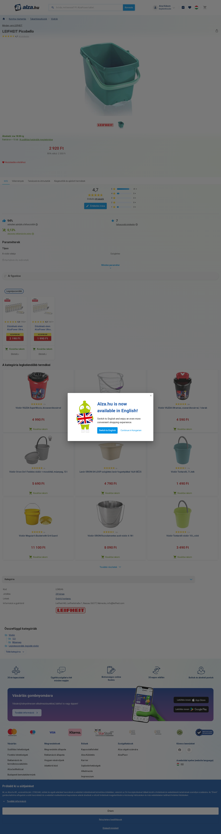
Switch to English (107, 430)
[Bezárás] (150, 395)
